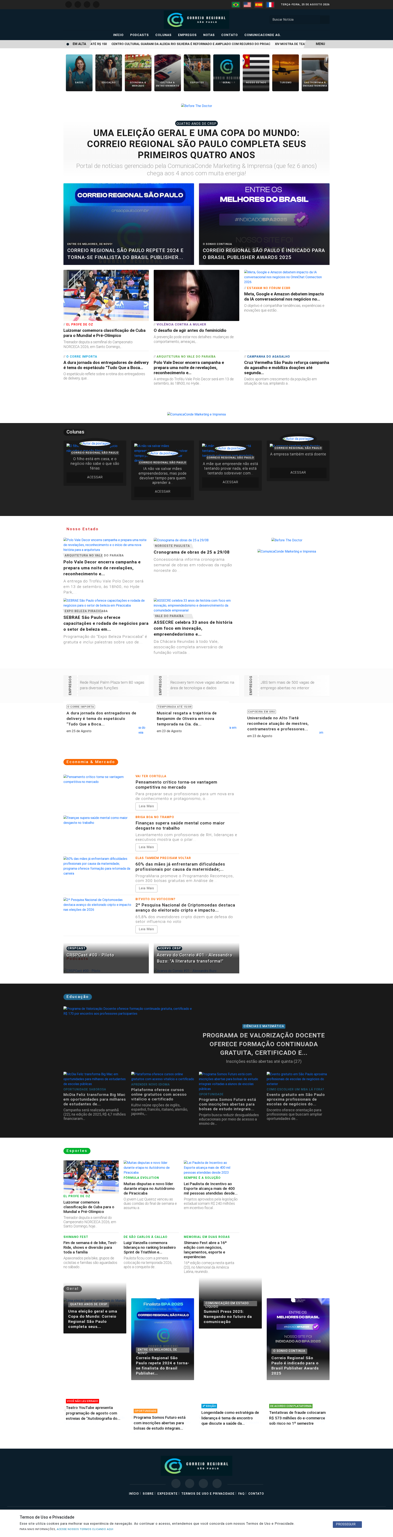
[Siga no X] (78, 4)
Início (120, 35)
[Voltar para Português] (235, 4)
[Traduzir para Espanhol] (258, 4)
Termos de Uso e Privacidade (208, 1493)
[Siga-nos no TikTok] (217, 1483)
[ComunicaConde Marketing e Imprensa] (196, 414)
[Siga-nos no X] (189, 1483)
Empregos (189, 35)
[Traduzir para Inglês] (247, 4)
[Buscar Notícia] (325, 19)
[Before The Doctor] (196, 106)
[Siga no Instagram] (68, 4)
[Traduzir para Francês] (270, 4)
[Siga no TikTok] (96, 4)
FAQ (241, 1493)
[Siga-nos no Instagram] (176, 1483)
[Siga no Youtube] (87, 4)
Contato (231, 35)
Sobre (148, 1493)
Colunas (165, 35)
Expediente (167, 1493)
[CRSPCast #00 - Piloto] (106, 970)
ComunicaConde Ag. (262, 35)
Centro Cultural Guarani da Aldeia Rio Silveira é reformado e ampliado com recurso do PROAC (177, 44)
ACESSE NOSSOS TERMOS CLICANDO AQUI (85, 1529)
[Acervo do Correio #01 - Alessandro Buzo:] (196, 970)
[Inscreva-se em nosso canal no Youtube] (203, 1483)
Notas (210, 35)
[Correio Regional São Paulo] (196, 19)
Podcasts (141, 35)
